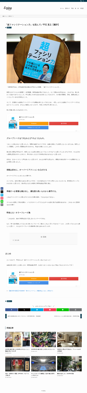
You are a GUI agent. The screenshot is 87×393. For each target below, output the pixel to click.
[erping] (8, 8)
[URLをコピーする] (75, 309)
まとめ (17, 240)
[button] (11, 309)
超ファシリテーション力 (26, 117)
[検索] (83, 1)
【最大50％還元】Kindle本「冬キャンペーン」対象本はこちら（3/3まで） (31, 290)
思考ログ (9, 27)
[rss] (81, 1)
